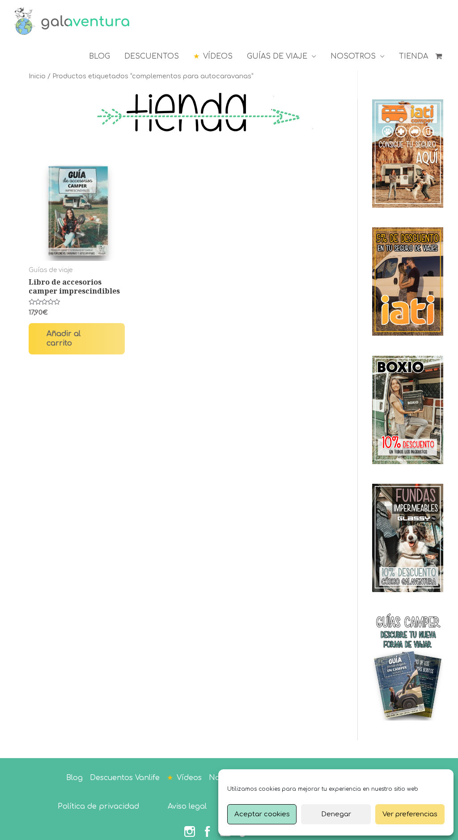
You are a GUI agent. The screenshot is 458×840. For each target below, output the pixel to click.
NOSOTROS (353, 56)
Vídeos (189, 778)
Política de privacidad (98, 806)
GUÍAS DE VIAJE (277, 56)
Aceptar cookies (262, 814)
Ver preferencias (409, 814)
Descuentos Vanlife (125, 778)
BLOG (99, 56)
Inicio (37, 76)
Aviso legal (187, 806)
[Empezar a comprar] (439, 56)
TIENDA (413, 56)
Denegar (336, 814)
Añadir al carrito (64, 338)
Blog (74, 778)
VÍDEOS (218, 56)
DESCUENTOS (151, 56)
